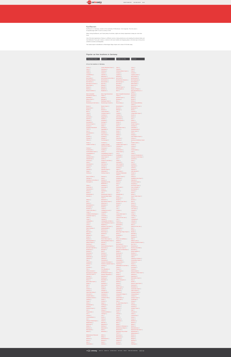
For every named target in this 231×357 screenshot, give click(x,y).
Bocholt (133, 99)
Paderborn (88, 263)
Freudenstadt (89, 149)
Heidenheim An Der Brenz (92, 180)
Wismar (133, 335)
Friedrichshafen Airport (91, 151)
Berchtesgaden (119, 88)
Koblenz (88, 203)
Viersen (133, 319)
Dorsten (118, 122)
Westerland (119, 329)
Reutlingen (118, 278)
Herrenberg (133, 183)
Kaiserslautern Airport (106, 194)
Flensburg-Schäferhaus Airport (138, 140)
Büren (87, 111)
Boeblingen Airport (105, 101)
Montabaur (133, 237)
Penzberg (103, 265)
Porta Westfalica (105, 269)
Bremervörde (89, 107)
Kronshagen (89, 206)
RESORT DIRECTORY (128, 2)
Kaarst (132, 192)
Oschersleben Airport (136, 260)
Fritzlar (103, 151)
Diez (132, 118)
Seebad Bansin (119, 297)
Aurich (87, 76)
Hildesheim (104, 185)
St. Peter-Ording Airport (121, 303)
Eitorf (87, 131)
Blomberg (118, 99)
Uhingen (88, 315)
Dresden (118, 123)
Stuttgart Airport (135, 308)
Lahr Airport (134, 208)
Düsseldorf (133, 125)
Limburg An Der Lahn (121, 217)
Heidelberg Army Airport (136, 178)
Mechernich (104, 229)
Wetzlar (88, 331)
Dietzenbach (119, 118)
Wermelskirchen (135, 327)
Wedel (117, 324)
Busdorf (88, 109)
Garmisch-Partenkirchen (136, 155)
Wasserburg (104, 324)
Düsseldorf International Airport (91, 128)
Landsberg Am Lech (105, 210)
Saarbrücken (119, 288)
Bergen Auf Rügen (135, 88)
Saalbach (88, 288)
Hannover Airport (120, 176)
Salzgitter (103, 290)
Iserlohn (118, 190)
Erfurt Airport (104, 134)
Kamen (133, 194)
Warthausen (89, 324)
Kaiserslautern (89, 194)
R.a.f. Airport (119, 270)
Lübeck (88, 222)
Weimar (133, 326)
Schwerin (133, 295)
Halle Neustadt (134, 171)
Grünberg (133, 164)
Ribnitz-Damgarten (120, 279)
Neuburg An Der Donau (121, 246)
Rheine (88, 279)
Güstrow (133, 167)
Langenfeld (103, 212)
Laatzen (103, 208)
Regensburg (134, 276)
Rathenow (133, 274)
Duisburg (88, 125)
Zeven (102, 342)
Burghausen (134, 107)
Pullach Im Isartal (90, 270)
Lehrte (132, 212)
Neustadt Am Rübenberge (122, 249)
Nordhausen (119, 253)
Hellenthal (133, 180)
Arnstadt (133, 72)
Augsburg (118, 74)
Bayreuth (103, 87)
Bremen (88, 106)
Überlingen (133, 343)
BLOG (143, 2)
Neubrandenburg (90, 246)
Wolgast (133, 338)
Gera (117, 158)
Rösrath (103, 286)
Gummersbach (119, 165)
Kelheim (88, 199)
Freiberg (133, 146)
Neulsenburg (134, 246)
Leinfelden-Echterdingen (91, 213)
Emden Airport (134, 131)
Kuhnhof (103, 206)
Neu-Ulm (133, 244)
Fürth (117, 153)
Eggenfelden (104, 129)
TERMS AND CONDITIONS (133, 350)
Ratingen (88, 276)
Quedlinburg (104, 270)
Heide (102, 178)
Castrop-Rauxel (104, 111)
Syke (132, 310)
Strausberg (103, 308)
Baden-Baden (134, 83)
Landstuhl (133, 210)
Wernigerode (89, 329)
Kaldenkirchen (119, 194)
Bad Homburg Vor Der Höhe (107, 78)
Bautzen (88, 87)
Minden (88, 237)
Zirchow (118, 342)
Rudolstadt (133, 285)
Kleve (132, 201)
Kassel (117, 196)
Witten (103, 336)
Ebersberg (103, 127)
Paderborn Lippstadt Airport (107, 263)
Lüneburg (133, 222)
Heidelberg (118, 178)
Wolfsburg (118, 338)
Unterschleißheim (90, 317)
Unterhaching (134, 315)
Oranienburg (104, 260)
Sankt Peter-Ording (90, 292)
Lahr (117, 208)
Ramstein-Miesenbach (106, 274)
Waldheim (133, 320)
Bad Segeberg (134, 81)
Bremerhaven (119, 106)
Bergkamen (104, 90)
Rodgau (88, 283)
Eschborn (88, 136)
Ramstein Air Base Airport (137, 272)
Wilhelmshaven (134, 333)
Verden (133, 317)
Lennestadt (104, 215)
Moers (117, 237)
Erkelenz (118, 134)
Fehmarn (133, 138)
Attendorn (103, 74)
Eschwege (103, 136)
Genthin (103, 158)
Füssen (133, 153)
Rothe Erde (103, 285)
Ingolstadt (103, 190)
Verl (87, 319)
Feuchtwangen (104, 140)
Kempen (118, 199)
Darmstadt (88, 116)
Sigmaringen (119, 299)
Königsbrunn (134, 206)
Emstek (118, 132)
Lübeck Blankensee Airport (107, 222)
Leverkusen (104, 217)
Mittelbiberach (104, 237)
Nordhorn (133, 253)
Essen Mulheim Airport (136, 136)
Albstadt (118, 69)
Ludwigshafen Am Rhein (106, 221)
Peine (87, 265)
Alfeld (132, 69)
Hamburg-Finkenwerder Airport (121, 173)
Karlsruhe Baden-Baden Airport (106, 197)
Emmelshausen (89, 132)
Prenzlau (133, 269)
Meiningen (118, 229)
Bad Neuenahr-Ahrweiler (121, 79)
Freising (118, 148)
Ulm (102, 315)
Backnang (118, 76)
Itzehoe (88, 192)
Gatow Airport (104, 156)
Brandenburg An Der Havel (92, 102)
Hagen (117, 169)
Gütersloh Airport (105, 169)
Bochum (88, 101)
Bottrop (133, 101)
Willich (103, 335)
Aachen (88, 67)
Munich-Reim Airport (106, 238)
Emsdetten (103, 132)
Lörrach (118, 221)
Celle (117, 111)
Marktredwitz (119, 228)
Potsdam (118, 269)
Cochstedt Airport (105, 113)
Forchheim (103, 142)
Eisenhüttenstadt (135, 129)
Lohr (117, 219)
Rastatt (118, 274)
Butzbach (103, 109)
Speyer (103, 303)
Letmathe (133, 215)
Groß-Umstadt (119, 164)
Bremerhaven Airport (136, 106)
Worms (88, 340)
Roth (87, 285)
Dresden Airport (134, 123)
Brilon (102, 107)
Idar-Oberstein (134, 189)
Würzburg (133, 340)
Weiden (88, 326)
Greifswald (118, 162)
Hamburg (88, 172)
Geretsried (133, 158)
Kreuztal (133, 205)
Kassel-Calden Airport (136, 196)
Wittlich (133, 336)
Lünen (87, 224)
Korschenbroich (89, 205)
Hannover (103, 176)
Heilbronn (103, 180)
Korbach (133, 203)
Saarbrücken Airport (135, 288)
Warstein (133, 322)
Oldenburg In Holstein (136, 258)
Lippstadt (103, 219)
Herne (117, 183)
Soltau (87, 303)
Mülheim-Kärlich (90, 242)
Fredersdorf (118, 146)
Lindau (133, 217)
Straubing (133, 306)
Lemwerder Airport (90, 215)
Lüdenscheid (119, 222)
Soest (117, 301)
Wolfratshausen (104, 338)
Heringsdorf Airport (135, 181)
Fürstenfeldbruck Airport (106, 153)
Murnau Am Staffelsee (121, 238)
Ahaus (87, 69)
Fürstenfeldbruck (90, 153)
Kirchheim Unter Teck (121, 201)
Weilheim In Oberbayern (121, 326)
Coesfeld (118, 113)
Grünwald (103, 165)
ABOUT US (101, 350)
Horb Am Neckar (135, 187)
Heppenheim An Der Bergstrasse (105, 182)
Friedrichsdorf (119, 149)
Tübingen (118, 313)
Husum (103, 189)
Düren (117, 125)
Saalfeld (103, 288)
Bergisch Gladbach (90, 90)
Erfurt (87, 134)
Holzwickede (119, 187)
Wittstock (88, 338)
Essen (117, 136)
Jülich (117, 192)
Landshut (118, 210)
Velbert (118, 317)
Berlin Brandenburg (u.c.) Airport (136, 91)
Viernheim (118, 319)
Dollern (133, 120)
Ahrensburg (104, 69)
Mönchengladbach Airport (107, 240)
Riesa (132, 279)
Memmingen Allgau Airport (122, 231)
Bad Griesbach (134, 76)
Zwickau (103, 343)
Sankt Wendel (104, 292)
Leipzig (103, 213)
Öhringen (118, 343)
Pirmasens (88, 267)
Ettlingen (103, 138)
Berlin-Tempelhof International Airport (123, 94)
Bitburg (133, 97)
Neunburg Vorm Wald (136, 247)
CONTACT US (106, 350)
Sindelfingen (134, 299)
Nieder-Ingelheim (135, 251)
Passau (133, 263)
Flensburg (118, 140)
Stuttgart (118, 308)
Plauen (118, 267)
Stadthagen (104, 304)
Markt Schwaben (90, 228)
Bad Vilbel (118, 83)
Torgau (117, 311)
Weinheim (88, 327)
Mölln (132, 238)
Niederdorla (89, 253)
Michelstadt (119, 235)
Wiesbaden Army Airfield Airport (121, 332)
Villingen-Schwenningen (91, 320)
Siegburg (88, 299)
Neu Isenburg (119, 244)
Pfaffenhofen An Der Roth (122, 265)
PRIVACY (125, 350)
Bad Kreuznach (134, 78)
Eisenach (118, 129)
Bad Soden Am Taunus (91, 83)
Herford (118, 181)
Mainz (132, 224)
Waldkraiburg (89, 322)
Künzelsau (88, 208)
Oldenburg (118, 258)
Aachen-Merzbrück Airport (107, 67)
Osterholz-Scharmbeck (106, 262)
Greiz (132, 162)
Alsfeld (88, 71)
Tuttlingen (103, 313)
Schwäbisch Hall (105, 297)
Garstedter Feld (89, 156)
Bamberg (118, 85)
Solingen (133, 301)
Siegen (103, 299)
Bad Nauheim (104, 79)
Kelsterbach (104, 199)
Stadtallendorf (89, 304)
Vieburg (103, 319)
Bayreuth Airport (120, 87)
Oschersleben (119, 260)
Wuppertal (118, 340)
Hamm (132, 174)
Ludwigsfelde (89, 221)
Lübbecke (133, 221)
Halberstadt (104, 171)
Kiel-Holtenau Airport (106, 201)
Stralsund (118, 306)
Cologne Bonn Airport (136, 113)
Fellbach (88, 140)
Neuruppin (103, 249)
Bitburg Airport (89, 99)
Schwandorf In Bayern (121, 294)
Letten (88, 217)
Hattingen (88, 178)
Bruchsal (118, 107)
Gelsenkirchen (89, 158)
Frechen (133, 144)
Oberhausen (134, 254)
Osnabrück (88, 262)
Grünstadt (88, 165)
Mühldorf (118, 240)
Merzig (117, 233)
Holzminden (104, 187)
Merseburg (103, 233)
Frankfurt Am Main (90, 144)
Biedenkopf (88, 97)
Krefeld (118, 205)
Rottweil (118, 285)
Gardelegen (119, 155)
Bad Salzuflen (104, 81)
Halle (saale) (119, 171)
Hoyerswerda (89, 189)
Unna (117, 315)
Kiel (87, 201)
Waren (117, 322)
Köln (117, 206)
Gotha (87, 162)
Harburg (133, 176)
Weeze (133, 324)
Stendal (88, 306)
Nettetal (103, 244)
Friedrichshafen (134, 149)
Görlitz (88, 167)
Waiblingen (118, 320)
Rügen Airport (119, 286)
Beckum (133, 87)
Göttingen (103, 167)
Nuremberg (103, 254)
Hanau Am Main (90, 176)
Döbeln (103, 125)
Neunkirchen (89, 249)
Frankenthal (119, 142)
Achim (132, 67)
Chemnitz (133, 111)
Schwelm (118, 295)
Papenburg (118, 263)
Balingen (103, 85)
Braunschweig (119, 102)
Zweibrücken (89, 343)
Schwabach (104, 294)
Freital (132, 148)
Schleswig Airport (135, 292)
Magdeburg (103, 224)
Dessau (133, 116)
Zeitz (87, 342)
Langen (88, 212)
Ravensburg (104, 276)
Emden (118, 131)
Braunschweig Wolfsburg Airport (136, 103)
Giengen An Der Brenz (106, 160)
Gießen (118, 160)
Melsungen (88, 231)
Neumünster (104, 247)
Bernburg (133, 93)
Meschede (133, 233)
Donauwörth (89, 122)
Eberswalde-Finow (120, 127)
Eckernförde (134, 127)
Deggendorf (104, 116)
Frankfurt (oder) (134, 142)
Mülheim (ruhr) (134, 240)
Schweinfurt (104, 295)
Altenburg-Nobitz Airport (122, 71)
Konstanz (118, 203)
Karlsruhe (88, 196)
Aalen (117, 67)
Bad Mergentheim (90, 79)
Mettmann (88, 235)
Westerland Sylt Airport (136, 329)
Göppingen (133, 165)
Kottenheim (104, 205)
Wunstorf (103, 340)
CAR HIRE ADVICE (137, 2)
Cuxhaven (118, 115)
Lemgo (133, 213)
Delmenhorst (119, 116)
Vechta (103, 317)
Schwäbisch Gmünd (90, 297)
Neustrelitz (133, 249)
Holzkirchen (89, 187)
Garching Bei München (106, 155)
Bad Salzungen (119, 81)
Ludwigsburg (134, 219)
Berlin (117, 90)
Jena (102, 192)
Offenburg (103, 258)
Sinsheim (103, 301)
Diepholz (103, 118)
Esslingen (88, 138)
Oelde (132, 256)
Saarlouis (88, 290)
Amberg (88, 72)
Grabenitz (103, 162)
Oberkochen (89, 256)
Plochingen (133, 267)
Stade (132, 303)
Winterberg (118, 335)
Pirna (102, 267)
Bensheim (103, 88)
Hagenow (133, 169)
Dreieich (103, 123)
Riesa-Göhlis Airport (91, 281)
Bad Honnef (119, 78)
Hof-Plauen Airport (135, 185)
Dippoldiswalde (119, 120)
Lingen (88, 219)
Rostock (118, 283)
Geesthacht (119, 156)
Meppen (88, 233)
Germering (88, 160)
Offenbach (88, 258)
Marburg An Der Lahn (136, 226)
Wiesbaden (103, 331)
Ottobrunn (133, 262)
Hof (117, 185)
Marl (132, 228)
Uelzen (133, 313)
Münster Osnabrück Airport (137, 242)
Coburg (88, 113)
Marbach (118, 226)
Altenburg (103, 71)
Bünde (132, 109)
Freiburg (88, 148)
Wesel (102, 329)
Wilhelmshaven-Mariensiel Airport (92, 335)
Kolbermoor (104, 203)
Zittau (132, 342)
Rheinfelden (104, 279)
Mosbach (88, 238)
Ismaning (133, 190)
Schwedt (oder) (89, 295)
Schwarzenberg (134, 294)
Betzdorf (133, 95)
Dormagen (103, 122)
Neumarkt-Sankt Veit (91, 247)
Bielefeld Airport (120, 97)
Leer (117, 212)
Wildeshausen (134, 331)
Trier (87, 313)
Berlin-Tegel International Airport (107, 94)
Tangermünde (89, 311)
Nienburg (103, 253)
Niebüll (118, 251)
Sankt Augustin (134, 290)
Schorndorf (88, 294)
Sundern (118, 310)
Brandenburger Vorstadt (106, 102)
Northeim (88, 254)
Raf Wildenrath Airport (106, 272)
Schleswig (118, 292)
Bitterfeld (103, 99)
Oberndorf (103, 256)
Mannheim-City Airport (106, 226)
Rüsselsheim (134, 286)
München (103, 242)
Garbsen (88, 155)
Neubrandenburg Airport (106, 246)
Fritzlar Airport (119, 151)
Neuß (102, 251)
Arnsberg (118, 72)
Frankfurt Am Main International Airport (106, 145)
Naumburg (88, 244)
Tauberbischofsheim (105, 311)
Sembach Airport (135, 297)
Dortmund (133, 122)
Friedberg (103, 149)
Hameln (133, 172)
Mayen (88, 229)
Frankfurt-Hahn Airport (121, 144)
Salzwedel (118, 290)
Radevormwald (134, 270)
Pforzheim (133, 265)
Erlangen (133, 134)
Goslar (132, 160)
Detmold (88, 118)
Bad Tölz (103, 83)
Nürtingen (118, 254)
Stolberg (103, 306)
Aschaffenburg (89, 74)
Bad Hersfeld (89, 78)
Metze (102, 235)
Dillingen (88, 120)
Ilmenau (88, 190)
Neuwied (88, 251)
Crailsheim (103, 115)
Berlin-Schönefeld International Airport (91, 94)
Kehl (132, 197)
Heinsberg (118, 180)
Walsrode (103, 322)
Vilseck (103, 320)
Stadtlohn (118, 304)
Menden (133, 231)
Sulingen (103, 310)
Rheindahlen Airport (135, 278)
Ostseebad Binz (119, 262)
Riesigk (103, 281)
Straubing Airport (90, 308)
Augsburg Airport (135, 74)
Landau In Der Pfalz (90, 210)
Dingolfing (103, 120)
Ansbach (103, 72)
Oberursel (118, 256)
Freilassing (103, 148)
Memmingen (104, 231)
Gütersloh (88, 169)
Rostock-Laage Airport (136, 283)
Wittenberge (119, 336)
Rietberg (118, 281)
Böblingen (118, 109)
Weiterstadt (104, 327)
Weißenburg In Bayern (121, 327)
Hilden (88, 185)
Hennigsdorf (89, 181)
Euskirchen (118, 138)
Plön (87, 269)
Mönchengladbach (90, 240)
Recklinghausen (119, 276)
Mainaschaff (119, 224)
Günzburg (118, 167)
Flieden (88, 142)
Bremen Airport (104, 106)
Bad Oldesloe (89, 81)
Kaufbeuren (119, 197)
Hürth (117, 189)
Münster (118, 242)
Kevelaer (133, 199)
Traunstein (133, 311)
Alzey (132, 71)
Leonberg (118, 215)
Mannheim (88, 226)
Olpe (87, 260)
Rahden (118, 272)
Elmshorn (103, 131)
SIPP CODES (120, 350)
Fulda (132, 151)
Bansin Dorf (134, 85)
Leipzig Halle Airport (121, 213)
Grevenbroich (89, 164)
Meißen (133, 229)
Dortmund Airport (90, 123)
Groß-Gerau (104, 164)
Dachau (133, 115)
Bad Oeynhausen (135, 79)
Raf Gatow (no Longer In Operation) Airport (91, 273)
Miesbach (133, 235)
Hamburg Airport (105, 172)
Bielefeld (103, 97)
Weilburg (103, 326)
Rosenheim (103, 283)
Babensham (104, 76)
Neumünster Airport (120, 247)
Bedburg (88, 88)
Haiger (88, 171)
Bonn (117, 101)
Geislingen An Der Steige (137, 156)
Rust (87, 286)
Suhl (87, 310)
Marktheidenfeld (105, 228)
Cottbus (88, 115)
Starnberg (133, 304)
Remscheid (88, 278)
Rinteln (133, 281)
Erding (132, 132)
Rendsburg (103, 278)
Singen (88, 301)
